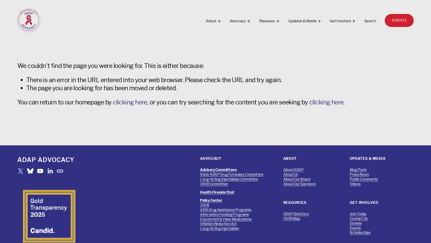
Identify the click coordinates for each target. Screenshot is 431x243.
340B (204, 205)
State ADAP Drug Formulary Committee (231, 174)
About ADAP (293, 170)
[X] (20, 171)
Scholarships (360, 232)
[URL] (60, 171)
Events (355, 228)
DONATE (399, 20)
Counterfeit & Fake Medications (226, 219)
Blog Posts (358, 170)
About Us (290, 174)
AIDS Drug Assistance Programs (225, 210)
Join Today (358, 214)
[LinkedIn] (50, 171)
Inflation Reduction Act (218, 224)
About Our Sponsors (299, 184)
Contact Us (359, 218)
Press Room (359, 174)
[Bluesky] (30, 171)
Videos (355, 184)
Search (370, 21)
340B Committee (214, 184)
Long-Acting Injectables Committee (229, 179)
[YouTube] (40, 171)
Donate (356, 223)
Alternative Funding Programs (224, 214)
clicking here (130, 102)
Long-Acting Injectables (219, 228)
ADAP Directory (296, 214)
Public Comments (364, 179)
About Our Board (296, 179)
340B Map (291, 218)
